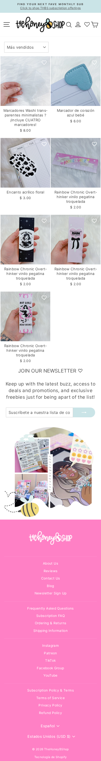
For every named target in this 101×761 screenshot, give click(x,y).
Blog (50, 586)
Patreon (50, 653)
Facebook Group (50, 668)
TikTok (50, 660)
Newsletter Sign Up (51, 593)
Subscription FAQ (50, 616)
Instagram (50, 645)
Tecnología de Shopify (50, 757)
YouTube (50, 675)
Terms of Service (50, 698)
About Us (50, 563)
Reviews (51, 571)
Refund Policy (50, 713)
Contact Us (50, 578)
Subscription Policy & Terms (50, 690)
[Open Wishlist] (87, 24)
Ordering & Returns (50, 623)
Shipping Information (50, 631)
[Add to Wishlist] (44, 62)
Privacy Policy (50, 705)
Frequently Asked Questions (50, 608)
